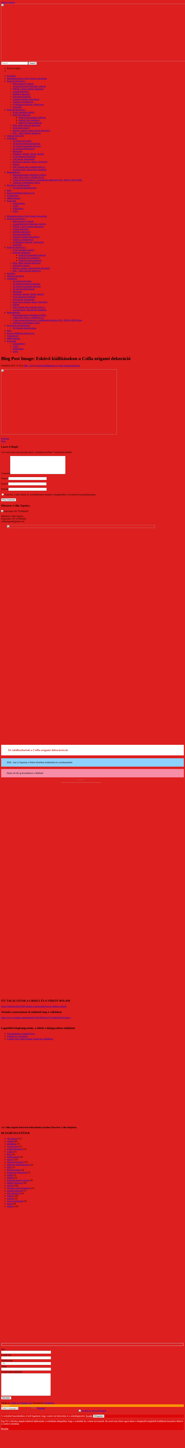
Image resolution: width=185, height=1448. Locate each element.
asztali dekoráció (14, 1149)
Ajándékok (12, 138)
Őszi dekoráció (14, 1193)
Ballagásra (17, 151)
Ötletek (10, 1196)
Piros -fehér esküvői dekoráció (26, 125)
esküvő (10, 1159)
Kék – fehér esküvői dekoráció (27, 133)
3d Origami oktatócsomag (24, 188)
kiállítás (10, 1177)
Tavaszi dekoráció (15, 1201)
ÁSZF (15, 206)
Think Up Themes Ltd (21, 1403)
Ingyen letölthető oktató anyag (21, 193)
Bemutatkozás (13, 172)
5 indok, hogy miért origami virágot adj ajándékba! (30, 1039)
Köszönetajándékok (22, 96)
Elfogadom (98, 1416)
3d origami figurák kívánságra (26, 143)
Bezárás (4, 1428)
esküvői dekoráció (15, 1162)
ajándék (10, 1141)
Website (4, 489)
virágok (10, 1206)
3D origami (12, 1138)
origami (10, 1185)
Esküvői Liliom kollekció (30, 122)
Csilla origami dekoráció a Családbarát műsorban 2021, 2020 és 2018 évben (47, 180)
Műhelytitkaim (13, 198)
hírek (9, 1167)
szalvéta (10, 1198)
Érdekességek (13, 1157)
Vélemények (12, 195)
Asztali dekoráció (21, 91)
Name (4, 478)
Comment (5, 473)
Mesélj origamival (15, 1183)
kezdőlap (11, 273)
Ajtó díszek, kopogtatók (24, 159)
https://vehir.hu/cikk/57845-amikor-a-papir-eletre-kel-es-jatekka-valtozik (33, 1006)
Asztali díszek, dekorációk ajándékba (30, 169)
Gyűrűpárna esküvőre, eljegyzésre (28, 104)
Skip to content (8, 2)
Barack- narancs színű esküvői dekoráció (31, 130)
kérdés (10, 1175)
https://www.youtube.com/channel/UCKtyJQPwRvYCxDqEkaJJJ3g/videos (36, 1017)
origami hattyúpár (15, 1190)
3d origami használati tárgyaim (27, 146)
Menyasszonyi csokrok (23, 83)
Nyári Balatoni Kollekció (24, 156)
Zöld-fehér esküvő (21, 128)
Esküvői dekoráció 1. (16, 81)
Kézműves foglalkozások (18, 185)
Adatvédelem (19, 203)
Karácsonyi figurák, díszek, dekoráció (30, 162)
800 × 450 (28, 365)
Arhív (15, 211)
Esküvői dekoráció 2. (16, 109)
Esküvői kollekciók (21, 115)
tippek (10, 1203)
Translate (41, 1408)
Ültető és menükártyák (23, 102)
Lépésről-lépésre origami (18, 1180)
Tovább (89, 1416)
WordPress (49, 1403)
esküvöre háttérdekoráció (18, 1164)
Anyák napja (13, 1146)
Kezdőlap (11, 76)
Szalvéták (17, 107)
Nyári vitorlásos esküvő (23, 112)
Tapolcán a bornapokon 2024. (26, 182)
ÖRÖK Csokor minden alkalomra (28, 89)
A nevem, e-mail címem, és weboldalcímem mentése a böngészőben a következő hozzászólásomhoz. (50, 494)
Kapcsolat (11, 201)
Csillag (10, 1151)
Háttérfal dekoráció (21, 94)
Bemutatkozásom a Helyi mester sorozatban (27, 78)
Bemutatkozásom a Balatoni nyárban (29, 175)
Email (4, 484)
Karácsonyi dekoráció (17, 1172)
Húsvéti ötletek (14, 1170)
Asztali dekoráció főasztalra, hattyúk (29, 86)
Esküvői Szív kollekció (29, 120)
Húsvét (16, 164)
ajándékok (11, 1144)
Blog (9, 190)
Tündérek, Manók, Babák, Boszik (28, 154)
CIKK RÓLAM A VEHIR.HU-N (28, 177)
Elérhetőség (18, 208)
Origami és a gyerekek (17, 1036)
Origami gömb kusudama (18, 1188)
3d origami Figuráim (22, 141)
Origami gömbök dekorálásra (26, 99)
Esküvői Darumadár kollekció (32, 117)
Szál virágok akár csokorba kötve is (29, 167)
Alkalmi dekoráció (15, 135)
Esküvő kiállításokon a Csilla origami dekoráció (58, 365)
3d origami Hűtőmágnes (24, 148)
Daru (9, 1154)
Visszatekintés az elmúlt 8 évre (21, 1033)
